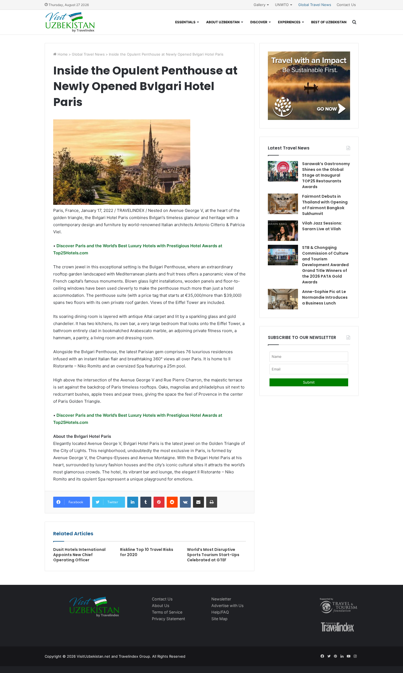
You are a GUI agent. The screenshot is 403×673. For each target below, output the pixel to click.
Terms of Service (167, 612)
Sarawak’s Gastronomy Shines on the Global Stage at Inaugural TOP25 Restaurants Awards (326, 175)
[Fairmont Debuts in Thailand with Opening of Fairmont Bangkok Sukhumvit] (283, 204)
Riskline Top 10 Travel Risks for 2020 (146, 552)
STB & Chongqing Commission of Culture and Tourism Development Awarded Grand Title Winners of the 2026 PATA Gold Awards (325, 265)
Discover (258, 22)
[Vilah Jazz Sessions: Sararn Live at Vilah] (283, 230)
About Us (160, 605)
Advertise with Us (227, 605)
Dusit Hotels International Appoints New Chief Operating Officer (79, 555)
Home (62, 54)
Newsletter (221, 599)
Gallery (259, 4)
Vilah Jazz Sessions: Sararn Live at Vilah (322, 226)
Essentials (185, 22)
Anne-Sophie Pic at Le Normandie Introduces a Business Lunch (325, 297)
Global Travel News (314, 4)
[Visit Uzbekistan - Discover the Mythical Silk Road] (70, 22)
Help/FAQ (220, 612)
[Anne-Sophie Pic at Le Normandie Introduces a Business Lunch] (283, 299)
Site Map (219, 618)
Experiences (289, 22)
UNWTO (282, 4)
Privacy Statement (168, 618)
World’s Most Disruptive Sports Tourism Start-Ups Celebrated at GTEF (213, 555)
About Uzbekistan (223, 22)
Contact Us (346, 4)
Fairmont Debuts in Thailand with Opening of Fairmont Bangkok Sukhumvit (325, 205)
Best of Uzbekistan (329, 22)
